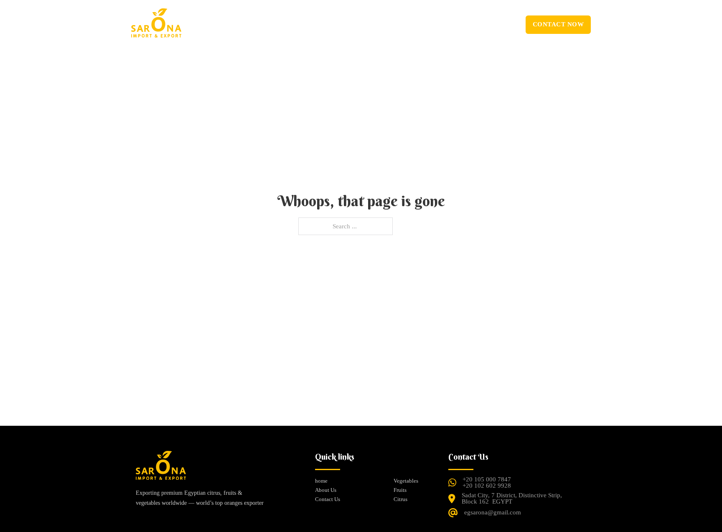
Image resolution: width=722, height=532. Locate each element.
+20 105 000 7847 (487, 479)
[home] (161, 469)
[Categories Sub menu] (384, 25)
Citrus (400, 499)
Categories (362, 24)
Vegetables (406, 481)
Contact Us (418, 24)
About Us (319, 24)
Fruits (400, 490)
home (282, 24)
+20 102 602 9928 (487, 485)
